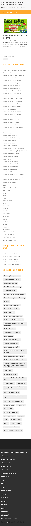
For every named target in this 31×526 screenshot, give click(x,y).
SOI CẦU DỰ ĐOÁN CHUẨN (16, 522)
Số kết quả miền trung (9, 234)
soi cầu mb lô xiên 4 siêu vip (11, 122)
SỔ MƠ (5, 224)
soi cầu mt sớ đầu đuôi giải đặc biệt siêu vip (15, 151)
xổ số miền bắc (16, 423)
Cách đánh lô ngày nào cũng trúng (14, 294)
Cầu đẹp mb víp (7, 73)
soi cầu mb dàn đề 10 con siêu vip (12, 98)
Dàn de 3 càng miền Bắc (11, 308)
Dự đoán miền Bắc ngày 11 (12, 332)
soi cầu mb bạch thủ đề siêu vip (12, 80)
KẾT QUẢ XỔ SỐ (7, 201)
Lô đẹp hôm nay (9, 383)
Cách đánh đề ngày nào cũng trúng (14, 298)
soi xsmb (21, 416)
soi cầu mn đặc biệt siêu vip (11, 166)
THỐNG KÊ (6, 216)
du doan (6, 301)
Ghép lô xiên (7, 370)
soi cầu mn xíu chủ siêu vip (10, 182)
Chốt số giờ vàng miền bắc (12, 276)
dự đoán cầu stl (8, 312)
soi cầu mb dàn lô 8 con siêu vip (12, 111)
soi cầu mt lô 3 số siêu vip (10, 145)
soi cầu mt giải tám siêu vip (10, 143)
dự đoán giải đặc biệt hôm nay (13, 316)
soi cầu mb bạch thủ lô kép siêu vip (13, 83)
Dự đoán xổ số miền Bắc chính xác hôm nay (14, 351)
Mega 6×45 (6, 205)
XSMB (4, 193)
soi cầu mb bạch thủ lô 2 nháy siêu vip (13, 75)
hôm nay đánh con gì (10, 374)
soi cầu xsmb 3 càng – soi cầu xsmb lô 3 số (12, 3)
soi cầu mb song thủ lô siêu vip (11, 130)
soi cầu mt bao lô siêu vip (10, 135)
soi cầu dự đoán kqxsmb (11, 392)
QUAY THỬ (6, 227)
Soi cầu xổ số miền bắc (11, 412)
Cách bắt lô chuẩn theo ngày (12, 287)
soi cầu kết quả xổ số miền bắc (13, 401)
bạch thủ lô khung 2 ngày (9, 240)
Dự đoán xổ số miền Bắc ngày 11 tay (14, 360)
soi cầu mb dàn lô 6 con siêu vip (12, 106)
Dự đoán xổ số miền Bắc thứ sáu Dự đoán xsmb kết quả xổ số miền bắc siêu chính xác (14, 365)
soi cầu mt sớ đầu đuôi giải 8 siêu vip (13, 148)
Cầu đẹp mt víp (7, 133)
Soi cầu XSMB (8, 408)
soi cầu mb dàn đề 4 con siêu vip (12, 90)
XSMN (4, 195)
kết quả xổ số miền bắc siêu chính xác (14, 378)
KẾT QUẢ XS (6, 190)
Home (4, 12)
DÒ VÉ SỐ (5, 222)
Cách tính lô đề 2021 (10, 290)
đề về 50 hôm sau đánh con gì (13, 430)
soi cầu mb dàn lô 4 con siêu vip (12, 104)
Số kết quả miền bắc (9, 232)
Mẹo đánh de (21, 383)
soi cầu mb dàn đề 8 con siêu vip (12, 96)
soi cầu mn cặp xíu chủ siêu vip (11, 164)
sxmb (5, 419)
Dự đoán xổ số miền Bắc (11, 347)
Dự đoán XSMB (8, 336)
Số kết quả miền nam (9, 237)
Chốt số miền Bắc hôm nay (12, 279)
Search (5, 59)
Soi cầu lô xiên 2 (9, 405)
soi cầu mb (21, 405)
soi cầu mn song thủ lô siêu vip (11, 179)
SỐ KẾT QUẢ (6, 229)
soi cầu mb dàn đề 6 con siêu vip (12, 93)
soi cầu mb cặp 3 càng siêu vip (11, 88)
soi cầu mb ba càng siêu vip (11, 77)
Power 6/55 (6, 213)
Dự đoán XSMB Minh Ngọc (12, 339)
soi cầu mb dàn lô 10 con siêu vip (15, 36)
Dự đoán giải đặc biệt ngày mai (13, 319)
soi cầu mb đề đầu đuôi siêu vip (12, 114)
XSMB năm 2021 (16, 419)
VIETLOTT (5, 203)
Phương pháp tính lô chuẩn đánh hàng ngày (14, 387)
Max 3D (5, 208)
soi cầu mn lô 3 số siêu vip (10, 171)
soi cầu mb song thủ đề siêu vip (12, 124)
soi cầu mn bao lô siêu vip (10, 161)
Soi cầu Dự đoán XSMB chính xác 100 (14, 396)
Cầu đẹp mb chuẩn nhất (9, 109)
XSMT (4, 198)
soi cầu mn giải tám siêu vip (11, 169)
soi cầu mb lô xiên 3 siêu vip (11, 119)
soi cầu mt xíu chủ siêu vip (10, 156)
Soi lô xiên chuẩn (9, 416)
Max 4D (5, 211)
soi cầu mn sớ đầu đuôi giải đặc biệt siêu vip (15, 177)
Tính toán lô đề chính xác (9, 188)
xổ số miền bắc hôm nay (11, 427)
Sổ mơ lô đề (6, 185)
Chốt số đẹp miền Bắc (10, 283)
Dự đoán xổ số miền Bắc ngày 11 (13, 356)
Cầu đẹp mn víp (7, 159)
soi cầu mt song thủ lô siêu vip (11, 153)
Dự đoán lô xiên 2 (9, 329)
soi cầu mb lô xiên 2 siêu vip (11, 117)
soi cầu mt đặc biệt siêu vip (10, 140)
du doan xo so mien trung (11, 305)
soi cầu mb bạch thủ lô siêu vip (11, 85)
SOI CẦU (5, 219)
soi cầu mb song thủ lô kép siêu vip (13, 127)
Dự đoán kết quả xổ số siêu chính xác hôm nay (14, 324)
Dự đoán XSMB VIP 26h (11, 343)
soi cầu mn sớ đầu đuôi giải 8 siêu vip (13, 174)
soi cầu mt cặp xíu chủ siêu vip (11, 138)
